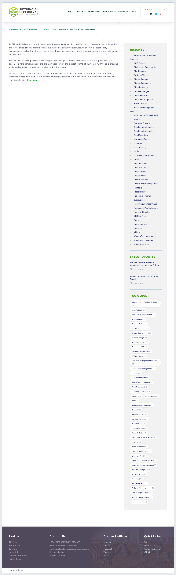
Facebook (108, 549)
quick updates (140, 200)
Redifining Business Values (145, 204)
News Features (140, 163)
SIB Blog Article (141, 216)
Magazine (138, 143)
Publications (149, 545)
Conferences (94, 12)
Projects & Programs (143, 196)
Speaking (138, 220)
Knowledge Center (142, 139)
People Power (140, 171)
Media (133, 12)
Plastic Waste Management (146, 184)
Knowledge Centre (152, 549)
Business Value (140, 75)
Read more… (33, 80)
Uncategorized (140, 224)
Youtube (107, 552)
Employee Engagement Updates (144, 362)
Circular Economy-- (141, 333)
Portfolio (138, 188)
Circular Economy (142, 79)
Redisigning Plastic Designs (146, 208)
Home (70, 12)
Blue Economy (140, 71)
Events (137, 119)
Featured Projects (142, 123)
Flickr (106, 555)
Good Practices (141, 135)
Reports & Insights (142, 212)
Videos (137, 232)
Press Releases (140, 192)
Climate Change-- (140, 342)
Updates (138, 228)
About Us (80, 12)
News (136, 159)
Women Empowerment (144, 236)
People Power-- (139, 428)
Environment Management (146, 115)
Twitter (107, 545)
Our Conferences (141, 167)
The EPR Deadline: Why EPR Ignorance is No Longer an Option (144, 263)
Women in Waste (141, 244)
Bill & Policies (139, 63)
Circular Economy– (142, 83)
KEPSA (147, 552)
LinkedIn (107, 542)
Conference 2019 (142, 95)
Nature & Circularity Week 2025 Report (144, 278)
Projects (123, 12)
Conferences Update (143, 99)
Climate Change (141, 87)
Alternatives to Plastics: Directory (145, 303)
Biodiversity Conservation (145, 67)
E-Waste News (140, 103)
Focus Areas (109, 12)
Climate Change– (141, 91)
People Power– (140, 176)
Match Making (140, 147)
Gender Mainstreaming (144, 127)
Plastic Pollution (141, 180)
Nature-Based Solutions (145, 155)
